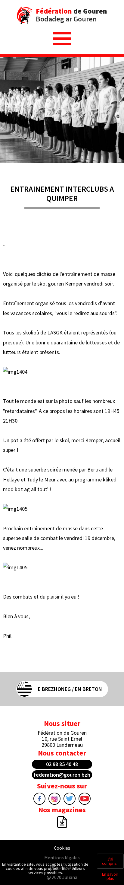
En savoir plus (110, 876)
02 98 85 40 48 (62, 764)
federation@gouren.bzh (62, 774)
